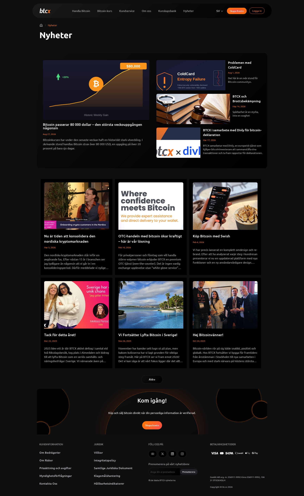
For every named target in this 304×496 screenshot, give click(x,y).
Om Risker (46, 460)
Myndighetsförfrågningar (55, 476)
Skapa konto (152, 425)
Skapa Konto (237, 10)
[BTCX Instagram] (182, 453)
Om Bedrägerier (49, 452)
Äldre (152, 379)
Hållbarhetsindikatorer (109, 483)
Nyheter (188, 10)
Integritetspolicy (105, 460)
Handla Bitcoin (81, 10)
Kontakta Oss (48, 483)
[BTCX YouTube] (152, 453)
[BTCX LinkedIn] (172, 453)
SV (218, 11)
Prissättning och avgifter (55, 468)
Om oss (146, 10)
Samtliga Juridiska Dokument (113, 468)
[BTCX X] (162, 453)
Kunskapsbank (167, 10)
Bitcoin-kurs (104, 10)
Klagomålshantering (107, 476)
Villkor (98, 452)
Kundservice (127, 10)
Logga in (257, 10)
